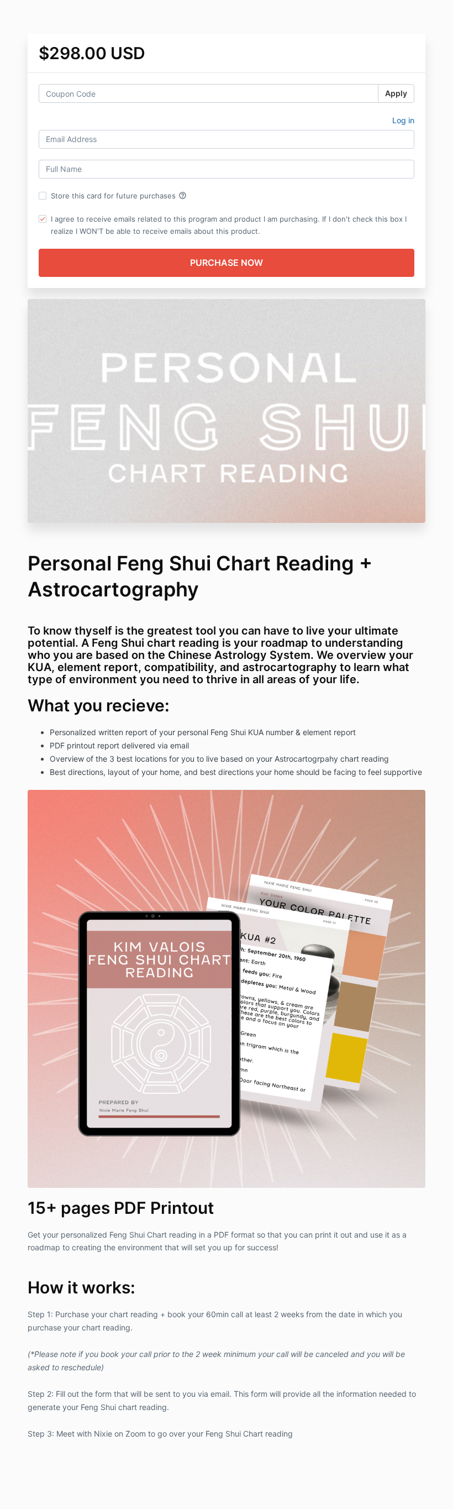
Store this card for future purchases (119, 195)
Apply (396, 93)
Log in (403, 120)
